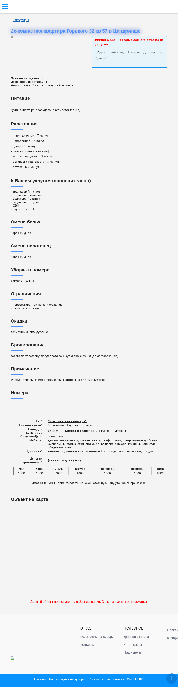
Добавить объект (136, 637)
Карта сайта (133, 644)
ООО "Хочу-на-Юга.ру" (97, 637)
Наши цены (132, 652)
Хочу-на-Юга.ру (45, 679)
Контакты (87, 644)
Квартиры (21, 20)
